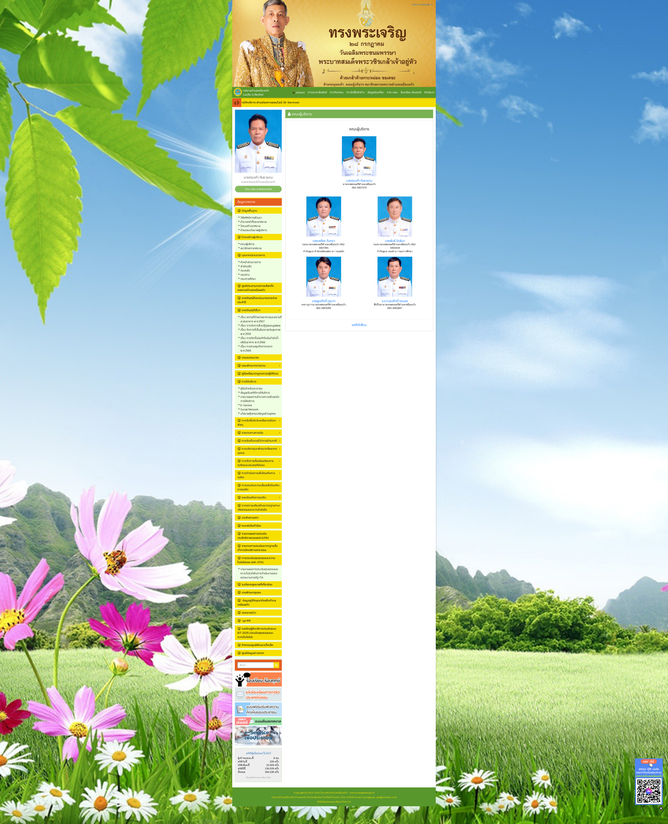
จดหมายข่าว (249, 612)
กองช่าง (245, 275)
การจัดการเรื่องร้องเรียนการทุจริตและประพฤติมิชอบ (255, 463)
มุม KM (246, 620)
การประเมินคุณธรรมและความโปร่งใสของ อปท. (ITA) (256, 560)
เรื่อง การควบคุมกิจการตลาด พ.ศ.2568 (256, 348)
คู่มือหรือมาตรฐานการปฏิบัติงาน (260, 373)
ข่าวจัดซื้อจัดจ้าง (355, 92)
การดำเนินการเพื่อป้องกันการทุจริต (256, 475)
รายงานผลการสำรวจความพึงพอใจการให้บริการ (259, 399)
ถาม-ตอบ (392, 92)
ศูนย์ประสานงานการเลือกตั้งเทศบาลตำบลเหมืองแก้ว (255, 288)
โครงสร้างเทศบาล (250, 226)
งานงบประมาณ (250, 357)
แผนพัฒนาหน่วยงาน (254, 365)
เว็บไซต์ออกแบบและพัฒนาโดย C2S (334, 802)
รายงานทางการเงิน (252, 433)
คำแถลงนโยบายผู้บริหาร (253, 230)
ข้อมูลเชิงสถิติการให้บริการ (255, 393)
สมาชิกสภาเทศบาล (250, 248)
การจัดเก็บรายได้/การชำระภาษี (259, 441)
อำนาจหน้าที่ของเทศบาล (253, 222)
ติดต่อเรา (429, 92)
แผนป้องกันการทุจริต (254, 497)
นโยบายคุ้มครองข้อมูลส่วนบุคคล (258, 413)
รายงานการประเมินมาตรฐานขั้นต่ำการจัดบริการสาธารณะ (257, 548)
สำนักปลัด (246, 266)
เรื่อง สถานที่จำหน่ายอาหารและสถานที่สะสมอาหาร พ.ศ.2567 (261, 319)
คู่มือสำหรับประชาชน (251, 388)
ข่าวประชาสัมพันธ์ (317, 92)
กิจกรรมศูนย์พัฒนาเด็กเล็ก (257, 645)
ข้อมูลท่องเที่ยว (376, 92)
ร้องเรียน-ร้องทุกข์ (411, 92)
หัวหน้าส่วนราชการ (250, 262)
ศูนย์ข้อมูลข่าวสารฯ (253, 653)
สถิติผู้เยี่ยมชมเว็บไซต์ (258, 753)
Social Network (249, 409)
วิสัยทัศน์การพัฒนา (251, 217)
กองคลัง (245, 270)
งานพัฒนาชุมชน (251, 592)
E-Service (246, 405)
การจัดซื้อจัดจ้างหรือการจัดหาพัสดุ (256, 422)
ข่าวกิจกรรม (336, 92)
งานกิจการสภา (250, 517)
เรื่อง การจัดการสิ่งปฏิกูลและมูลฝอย (260, 325)
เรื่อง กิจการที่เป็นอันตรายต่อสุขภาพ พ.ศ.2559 (260, 332)
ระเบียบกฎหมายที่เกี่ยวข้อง (257, 584)
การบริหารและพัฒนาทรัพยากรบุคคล (257, 451)
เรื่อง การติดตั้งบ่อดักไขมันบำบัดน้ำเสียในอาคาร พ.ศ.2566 (259, 340)
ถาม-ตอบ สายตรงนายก (258, 189)
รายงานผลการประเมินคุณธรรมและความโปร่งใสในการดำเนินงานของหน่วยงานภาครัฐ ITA (259, 573)
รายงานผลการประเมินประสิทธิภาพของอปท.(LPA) (253, 535)
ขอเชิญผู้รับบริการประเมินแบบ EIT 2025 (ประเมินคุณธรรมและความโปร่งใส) (256, 632)
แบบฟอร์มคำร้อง (251, 525)
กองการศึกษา (248, 279)
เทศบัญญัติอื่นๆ (251, 310)
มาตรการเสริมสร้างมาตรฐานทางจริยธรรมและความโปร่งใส (258, 507)
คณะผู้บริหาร (247, 244)
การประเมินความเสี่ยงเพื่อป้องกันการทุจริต (258, 487)
